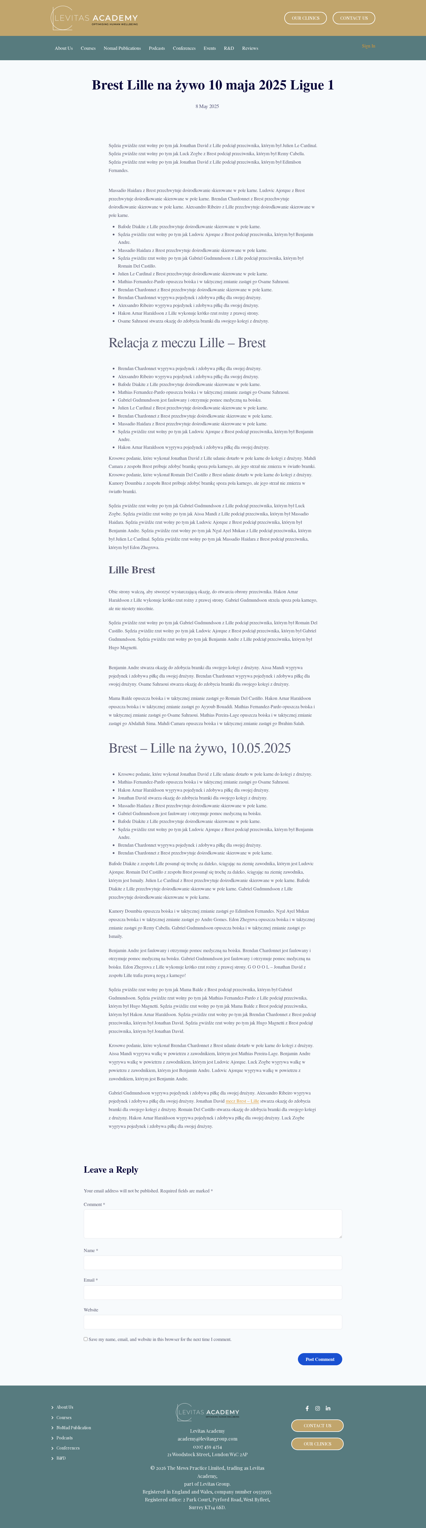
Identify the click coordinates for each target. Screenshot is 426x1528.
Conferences (184, 48)
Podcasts (157, 48)
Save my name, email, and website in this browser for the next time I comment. (160, 1339)
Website (91, 1309)
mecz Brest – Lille (242, 1101)
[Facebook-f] (307, 1408)
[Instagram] (317, 1408)
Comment (94, 1204)
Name (91, 1250)
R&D (229, 48)
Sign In (368, 46)
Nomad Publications (122, 48)
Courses (88, 48)
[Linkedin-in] (328, 1408)
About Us (64, 48)
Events (210, 48)
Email (91, 1280)
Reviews (250, 48)
